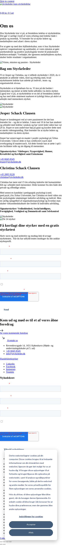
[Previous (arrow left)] (1, 544)
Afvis (31, 532)
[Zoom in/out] (1, 541)
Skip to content (7, 1)
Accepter (31, 524)
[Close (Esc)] (10, 541)
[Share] (7, 541)
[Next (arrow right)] (4, 544)
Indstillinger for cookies (31, 516)
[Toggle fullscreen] (4, 541)
